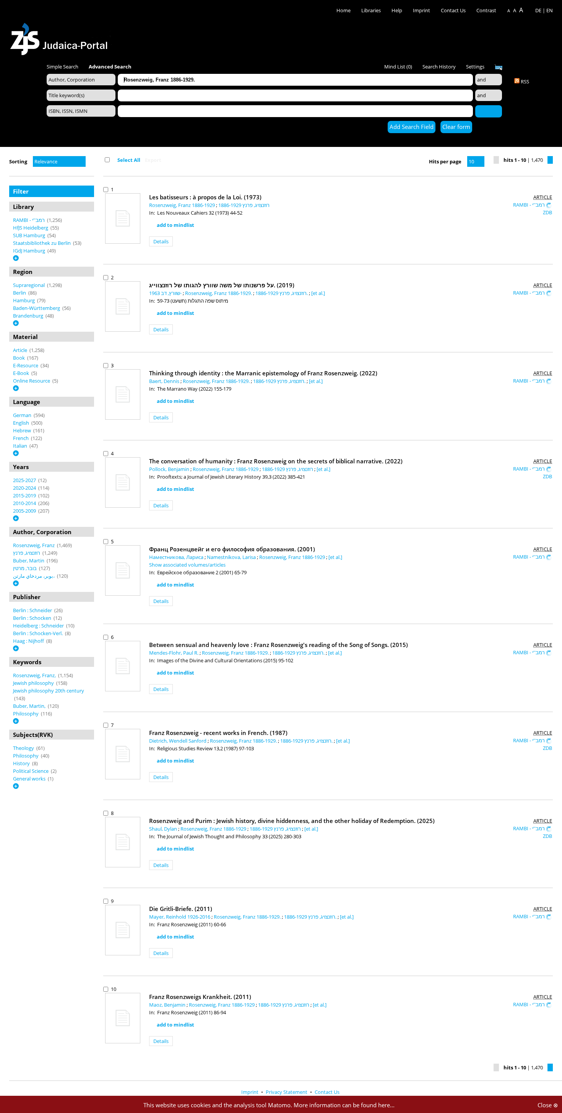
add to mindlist (175, 225)
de (538, 10)
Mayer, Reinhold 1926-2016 (180, 916)
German (22, 415)
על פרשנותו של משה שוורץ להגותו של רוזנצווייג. (221, 285)
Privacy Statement (287, 1092)
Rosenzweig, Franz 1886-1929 (182, 205)
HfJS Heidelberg (31, 227)
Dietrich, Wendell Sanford (178, 740)
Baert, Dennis (164, 381)
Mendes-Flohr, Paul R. (174, 652)
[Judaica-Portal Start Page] (60, 37)
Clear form (456, 126)
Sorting (18, 161)
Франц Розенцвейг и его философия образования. (232, 549)
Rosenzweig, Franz (34, 545)
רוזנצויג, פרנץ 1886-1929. (282, 293)
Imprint (421, 10)
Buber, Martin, (30, 705)
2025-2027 (25, 480)
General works (30, 778)
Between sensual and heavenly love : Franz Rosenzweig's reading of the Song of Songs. (278, 645)
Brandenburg (28, 315)
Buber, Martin (29, 560)
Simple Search (62, 66)
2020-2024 (25, 487)
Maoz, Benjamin (168, 1004)
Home (343, 10)
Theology (24, 748)
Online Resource (32, 380)
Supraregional (29, 285)
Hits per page (445, 161)
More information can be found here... (344, 1105)
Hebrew (22, 430)
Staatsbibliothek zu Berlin (42, 243)
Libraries (371, 10)
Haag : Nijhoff (29, 640)
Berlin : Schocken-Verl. (38, 633)
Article (20, 350)
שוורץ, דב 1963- (166, 293)
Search (488, 111)
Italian (20, 445)
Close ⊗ (548, 1105)
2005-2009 (25, 510)
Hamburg (24, 300)
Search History (439, 66)
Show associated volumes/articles (187, 564)
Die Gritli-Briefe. (180, 909)
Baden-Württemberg (37, 308)
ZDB (547, 212)
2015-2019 (25, 495)
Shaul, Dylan (163, 828)
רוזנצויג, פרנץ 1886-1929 (244, 205)
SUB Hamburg (29, 235)
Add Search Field (412, 126)
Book (19, 357)
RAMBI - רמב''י (29, 220)
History (22, 763)
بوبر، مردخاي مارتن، (34, 575)
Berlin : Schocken (32, 617)
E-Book (21, 373)
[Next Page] (550, 160)
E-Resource (26, 365)
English (21, 422)
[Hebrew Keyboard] (498, 67)
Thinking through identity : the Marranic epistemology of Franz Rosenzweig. (263, 373)
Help (396, 10)
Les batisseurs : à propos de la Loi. (205, 197)
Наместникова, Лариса (177, 557)
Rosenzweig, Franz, (35, 675)
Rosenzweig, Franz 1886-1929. (219, 293)
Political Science (31, 771)
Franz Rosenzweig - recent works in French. (218, 733)
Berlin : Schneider (33, 610)
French (21, 438)
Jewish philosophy (34, 683)
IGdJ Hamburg (29, 250)
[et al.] (318, 293)
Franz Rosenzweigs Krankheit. (200, 997)
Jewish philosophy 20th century (48, 690)
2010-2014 (25, 503)
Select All (128, 159)
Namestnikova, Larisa (232, 557)
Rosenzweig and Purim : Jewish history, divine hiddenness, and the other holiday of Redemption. (292, 821)
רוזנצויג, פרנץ (27, 552)
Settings (475, 66)
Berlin (20, 292)
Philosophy (26, 713)
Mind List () (398, 66)
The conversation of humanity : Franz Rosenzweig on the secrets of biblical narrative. (276, 461)
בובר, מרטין (25, 568)
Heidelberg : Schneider (39, 625)
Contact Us (454, 10)
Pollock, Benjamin (169, 469)
